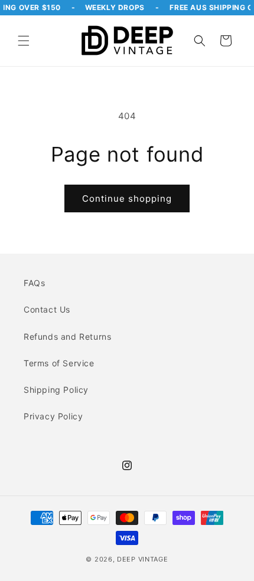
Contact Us (47, 309)
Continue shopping (127, 198)
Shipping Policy (56, 390)
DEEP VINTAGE (142, 559)
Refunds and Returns (67, 336)
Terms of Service (59, 363)
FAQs (34, 283)
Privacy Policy (53, 416)
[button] (24, 41)
